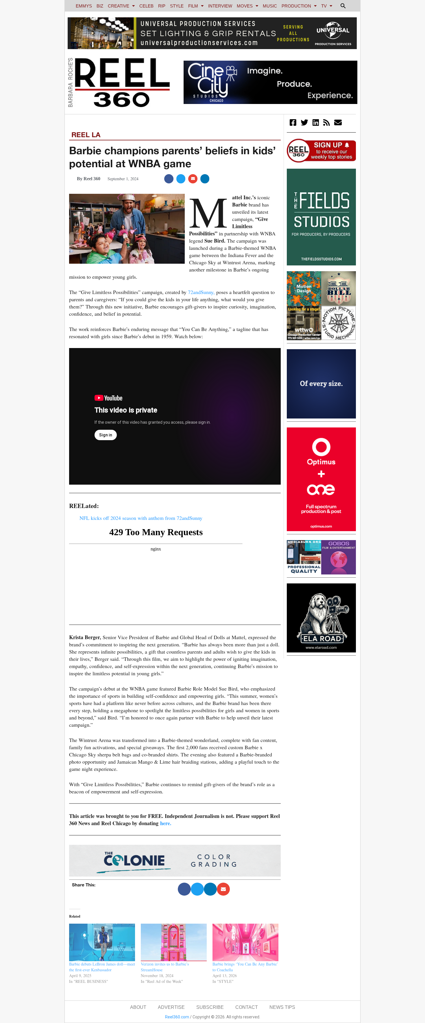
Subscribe (210, 1007)
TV (324, 5)
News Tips (282, 1007)
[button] (343, 6)
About (138, 1007)
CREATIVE (118, 5)
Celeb (146, 5)
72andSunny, (201, 292)
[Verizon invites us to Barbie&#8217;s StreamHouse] (174, 942)
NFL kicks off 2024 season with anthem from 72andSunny (141, 517)
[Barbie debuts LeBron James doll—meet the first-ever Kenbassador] (102, 942)
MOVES (245, 5)
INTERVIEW (220, 5)
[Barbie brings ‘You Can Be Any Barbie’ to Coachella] (245, 942)
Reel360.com (177, 1017)
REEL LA (85, 135)
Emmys (84, 5)
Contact (246, 1007)
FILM (193, 5)
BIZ (100, 5)
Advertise (171, 1007)
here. (165, 823)
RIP (161, 5)
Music (270, 5)
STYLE (177, 5)
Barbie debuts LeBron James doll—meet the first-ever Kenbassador (102, 966)
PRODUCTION (296, 5)
